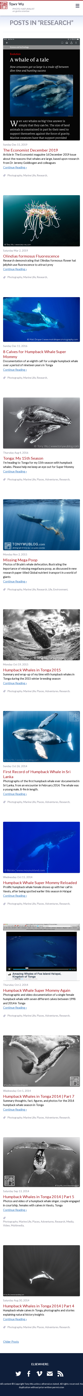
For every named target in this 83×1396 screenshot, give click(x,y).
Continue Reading (14, 167)
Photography (15, 175)
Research (42, 175)
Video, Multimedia (13, 1225)
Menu (77, 6)
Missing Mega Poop (20, 560)
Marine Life (29, 175)
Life (50, 589)
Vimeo (39, 1374)
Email (50, 1374)
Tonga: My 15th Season (23, 458)
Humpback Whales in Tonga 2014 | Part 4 (38, 1305)
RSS (60, 1374)
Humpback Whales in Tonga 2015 (32, 670)
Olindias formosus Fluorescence (31, 256)
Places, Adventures (47, 479)
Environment (60, 589)
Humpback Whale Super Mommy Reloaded (40, 882)
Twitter (18, 1374)
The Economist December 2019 (30, 150)
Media (70, 1221)
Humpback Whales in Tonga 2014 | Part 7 (38, 1096)
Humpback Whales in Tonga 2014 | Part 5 (38, 1196)
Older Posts (11, 1341)
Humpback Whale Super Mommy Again (36, 990)
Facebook (29, 1374)
